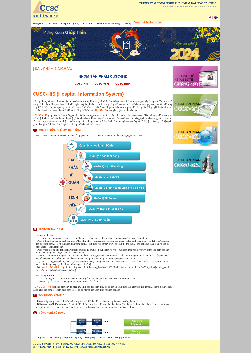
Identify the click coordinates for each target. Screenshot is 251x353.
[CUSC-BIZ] (195, 174)
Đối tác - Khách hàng (109, 337)
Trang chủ (38, 23)
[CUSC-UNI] (195, 146)
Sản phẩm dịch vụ (70, 23)
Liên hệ (127, 23)
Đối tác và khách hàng (108, 23)
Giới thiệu (52, 23)
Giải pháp (88, 23)
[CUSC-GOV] (195, 118)
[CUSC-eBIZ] (195, 90)
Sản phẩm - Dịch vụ (72, 337)
